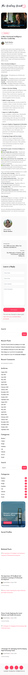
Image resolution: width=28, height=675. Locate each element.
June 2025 (3, 407)
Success (3, 454)
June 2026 (3, 377)
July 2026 (3, 374)
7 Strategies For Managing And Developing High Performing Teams (14, 649)
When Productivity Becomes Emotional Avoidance (13, 347)
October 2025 (4, 397)
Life (2, 449)
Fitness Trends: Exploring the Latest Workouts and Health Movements (11, 614)
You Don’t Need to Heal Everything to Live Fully (13, 344)
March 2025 (4, 414)
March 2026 (4, 384)
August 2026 (4, 372)
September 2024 (5, 429)
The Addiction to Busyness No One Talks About (12, 349)
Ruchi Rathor (9, 42)
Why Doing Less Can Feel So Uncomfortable (12, 352)
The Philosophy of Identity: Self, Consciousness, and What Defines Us (15, 254)
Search (3, 329)
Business (3, 438)
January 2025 (4, 419)
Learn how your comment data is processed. (12, 318)
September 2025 (5, 399)
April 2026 (3, 382)
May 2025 (3, 409)
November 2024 (5, 424)
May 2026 (3, 379)
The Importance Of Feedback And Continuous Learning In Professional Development (11, 577)
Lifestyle (3, 451)
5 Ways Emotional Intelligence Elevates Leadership (11, 37)
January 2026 (4, 389)
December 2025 (5, 392)
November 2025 (5, 394)
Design (2, 443)
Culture (3, 441)
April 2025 (3, 412)
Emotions (6, 33)
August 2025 (4, 402)
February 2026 (4, 387)
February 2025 (4, 417)
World (2, 457)
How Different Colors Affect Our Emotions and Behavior (13, 246)
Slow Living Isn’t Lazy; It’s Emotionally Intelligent (13, 354)
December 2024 (5, 422)
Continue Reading (5, 585)
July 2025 (3, 404)
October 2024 (4, 427)
